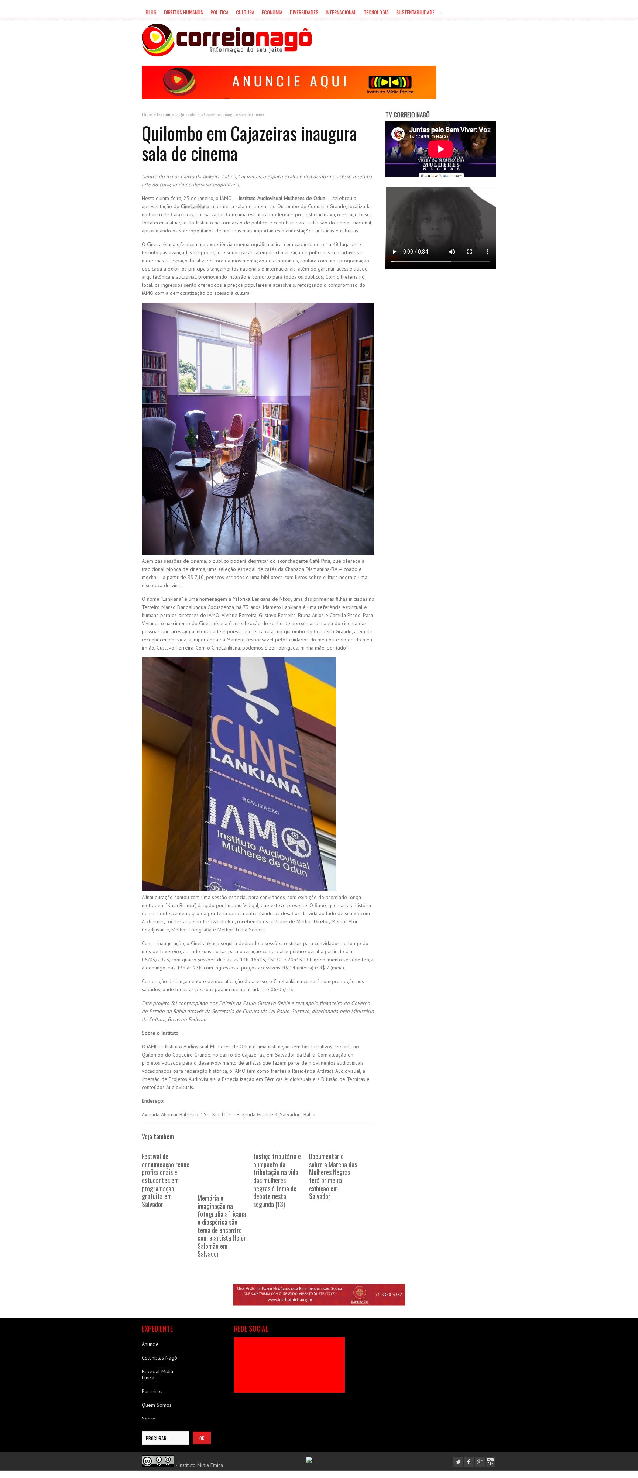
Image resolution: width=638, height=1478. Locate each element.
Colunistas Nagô (159, 1357)
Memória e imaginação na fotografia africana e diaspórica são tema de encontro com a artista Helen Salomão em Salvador (222, 1225)
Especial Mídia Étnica (157, 1374)
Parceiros (152, 1391)
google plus (480, 1462)
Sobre (148, 1418)
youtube (490, 1462)
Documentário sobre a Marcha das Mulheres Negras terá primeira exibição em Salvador (333, 1176)
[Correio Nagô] (227, 40)
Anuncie (150, 1344)
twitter (458, 1462)
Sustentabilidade (415, 12)
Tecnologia (376, 12)
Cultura (245, 12)
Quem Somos (157, 1405)
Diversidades (304, 12)
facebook (469, 1462)
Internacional (341, 12)
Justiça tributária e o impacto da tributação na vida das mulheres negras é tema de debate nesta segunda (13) (277, 1180)
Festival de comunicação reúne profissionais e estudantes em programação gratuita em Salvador (165, 1180)
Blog (151, 12)
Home (147, 114)
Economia (272, 12)
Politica (219, 12)
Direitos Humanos (183, 12)
